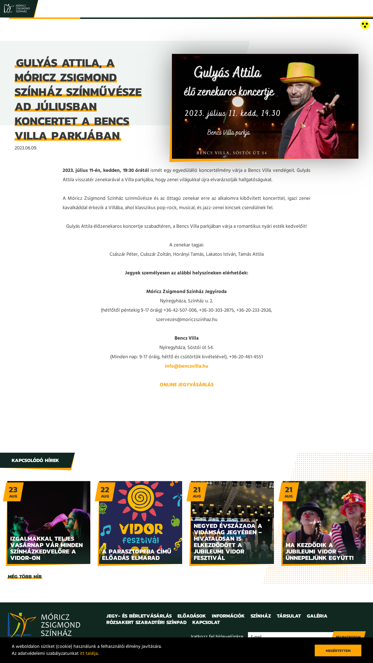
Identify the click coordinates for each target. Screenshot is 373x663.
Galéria (317, 616)
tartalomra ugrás (17, 25)
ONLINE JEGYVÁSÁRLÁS (187, 385)
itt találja (89, 653)
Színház (261, 616)
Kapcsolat (206, 622)
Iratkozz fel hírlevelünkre (217, 636)
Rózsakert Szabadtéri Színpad (146, 622)
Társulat (289, 616)
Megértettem (338, 650)
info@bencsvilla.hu (186, 366)
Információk (228, 616)
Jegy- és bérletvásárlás (139, 616)
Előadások (191, 616)
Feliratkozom (348, 637)
